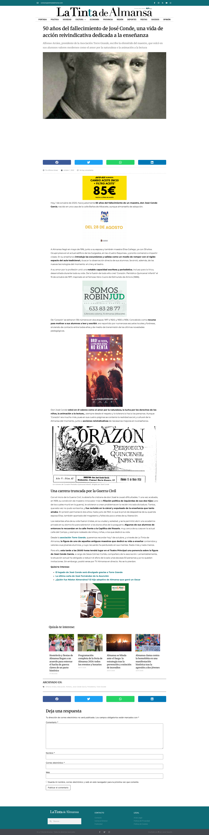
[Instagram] (158, 3)
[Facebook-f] (154, 3)
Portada (42, 19)
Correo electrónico (55, 763)
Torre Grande (101, 687)
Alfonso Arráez (51, 687)
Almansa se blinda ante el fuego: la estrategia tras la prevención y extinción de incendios (119, 661)
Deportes (131, 19)
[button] (57, 162)
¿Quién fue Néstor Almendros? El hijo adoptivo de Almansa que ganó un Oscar (98, 579)
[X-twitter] (162, 3)
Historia (69, 687)
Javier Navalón (167, 832)
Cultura (79, 19)
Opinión (167, 19)
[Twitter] (104, 832)
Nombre (50, 753)
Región (120, 19)
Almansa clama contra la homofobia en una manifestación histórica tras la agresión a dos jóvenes (148, 661)
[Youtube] (166, 3)
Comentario (52, 722)
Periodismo (91, 687)
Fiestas (143, 19)
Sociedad (67, 19)
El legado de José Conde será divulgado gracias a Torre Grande (89, 572)
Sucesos (155, 19)
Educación (61, 687)
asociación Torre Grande (73, 537)
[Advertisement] (102, 139)
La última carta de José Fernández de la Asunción (82, 576)
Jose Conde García (80, 687)
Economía (94, 19)
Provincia (108, 19)
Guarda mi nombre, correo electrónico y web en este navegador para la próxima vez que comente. (93, 782)
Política (55, 19)
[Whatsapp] (170, 3)
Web (48, 772)
